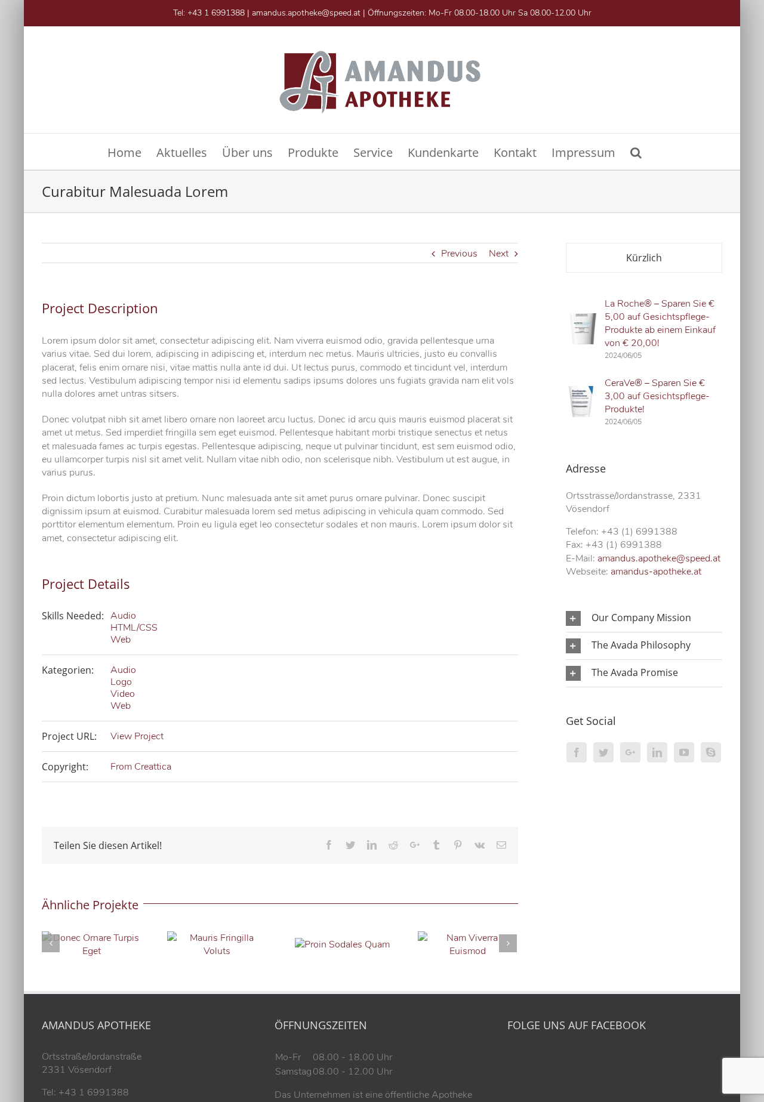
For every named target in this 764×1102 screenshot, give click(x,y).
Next (499, 253)
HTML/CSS (134, 627)
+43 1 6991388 (216, 12)
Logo (121, 682)
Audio (123, 615)
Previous (459, 253)
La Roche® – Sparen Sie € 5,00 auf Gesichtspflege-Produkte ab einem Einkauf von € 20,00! (660, 323)
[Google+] (630, 752)
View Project (137, 736)
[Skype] (711, 752)
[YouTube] (684, 752)
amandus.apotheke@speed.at (306, 12)
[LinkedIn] (657, 752)
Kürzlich (644, 257)
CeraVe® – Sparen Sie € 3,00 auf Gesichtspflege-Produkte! (657, 396)
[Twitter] (603, 752)
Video (122, 693)
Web (120, 639)
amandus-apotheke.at (656, 571)
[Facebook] (576, 752)
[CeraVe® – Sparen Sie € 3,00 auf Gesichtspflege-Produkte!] (581, 392)
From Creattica (140, 766)
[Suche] (636, 151)
